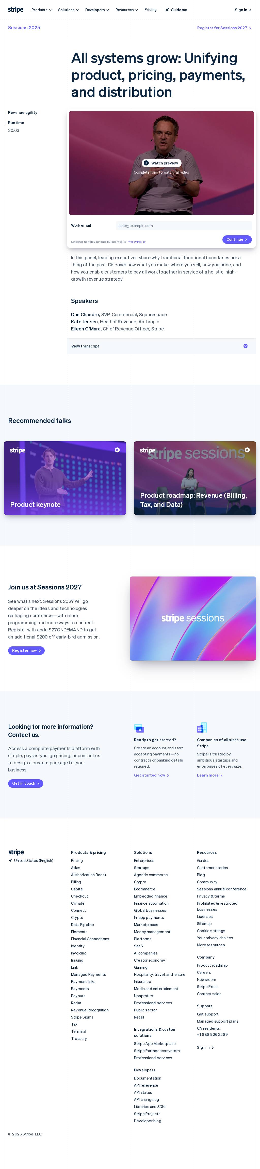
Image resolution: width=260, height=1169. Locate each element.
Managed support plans (217, 1021)
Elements (79, 931)
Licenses (205, 916)
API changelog (146, 1099)
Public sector (145, 1009)
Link (74, 967)
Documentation (147, 1078)
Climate (78, 903)
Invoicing (79, 952)
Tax (74, 1024)
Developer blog (147, 1120)
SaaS (138, 945)
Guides (203, 860)
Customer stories (212, 867)
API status (143, 1092)
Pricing (150, 9)
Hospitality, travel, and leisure (159, 974)
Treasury (79, 1038)
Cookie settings (211, 930)
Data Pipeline (82, 924)
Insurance (142, 981)
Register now (24, 650)
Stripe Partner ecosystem (157, 1050)
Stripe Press (208, 986)
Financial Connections (90, 938)
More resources (211, 944)
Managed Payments (88, 974)
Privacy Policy (136, 242)
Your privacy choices (215, 937)
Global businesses (150, 910)
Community (207, 881)
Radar (76, 1002)
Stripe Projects (147, 1113)
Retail (139, 1017)
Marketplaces (146, 924)
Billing (76, 881)
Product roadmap (212, 965)
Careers (204, 972)
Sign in (241, 9)
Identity (78, 945)
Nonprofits (143, 995)
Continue (234, 239)
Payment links (83, 981)
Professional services (153, 1002)
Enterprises (144, 860)
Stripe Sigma (82, 1017)
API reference (146, 1085)
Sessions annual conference (222, 888)
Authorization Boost (88, 874)
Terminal (78, 1031)
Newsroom (206, 979)
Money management (152, 931)
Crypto (77, 917)
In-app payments (149, 917)
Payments (80, 988)
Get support (208, 1013)
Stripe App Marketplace (155, 1043)
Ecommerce (144, 888)
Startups (142, 867)
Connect (78, 910)
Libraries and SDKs (150, 1106)
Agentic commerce (151, 874)
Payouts (78, 995)
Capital (77, 888)
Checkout (79, 896)
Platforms (143, 938)
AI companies (146, 952)
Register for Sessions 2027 (222, 27)
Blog (201, 874)
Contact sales (209, 993)
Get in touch (23, 783)
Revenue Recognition (90, 1009)
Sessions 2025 (24, 27)
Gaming (141, 967)
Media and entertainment (156, 988)
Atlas (75, 867)
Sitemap (204, 923)
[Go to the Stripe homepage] (14, 852)
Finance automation (151, 903)
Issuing (77, 960)
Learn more (208, 775)
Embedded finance (150, 896)
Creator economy (149, 960)
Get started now (149, 775)
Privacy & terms (211, 896)
